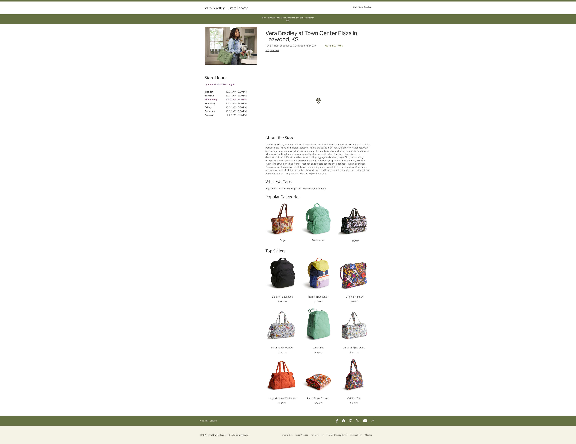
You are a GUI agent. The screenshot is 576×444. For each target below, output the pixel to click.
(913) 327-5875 (272, 51)
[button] (318, 101)
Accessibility (356, 435)
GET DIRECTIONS (334, 46)
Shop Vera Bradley (362, 7)
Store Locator (238, 8)
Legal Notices (302, 435)
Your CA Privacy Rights (337, 435)
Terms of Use (287, 435)
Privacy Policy (317, 435)
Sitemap (368, 435)
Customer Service (208, 421)
